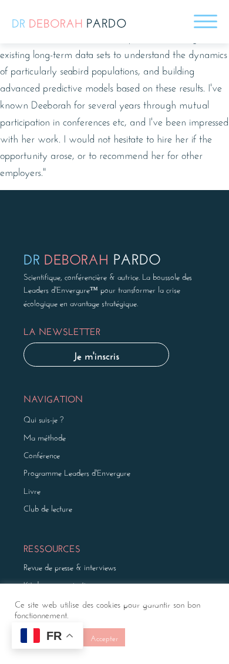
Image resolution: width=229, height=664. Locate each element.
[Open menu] (205, 22)
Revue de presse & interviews (69, 566)
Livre (32, 489)
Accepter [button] (104, 637)
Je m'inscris (96, 354)
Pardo (69, 21)
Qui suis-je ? (43, 418)
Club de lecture (47, 507)
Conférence (41, 454)
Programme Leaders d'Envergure (76, 471)
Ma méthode (44, 436)
